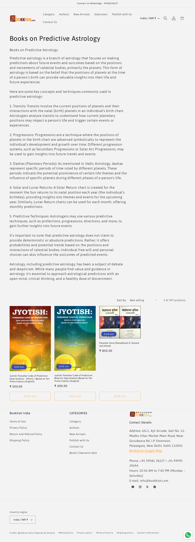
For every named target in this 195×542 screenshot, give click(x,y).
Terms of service (104, 533)
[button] (165, 18)
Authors (74, 427)
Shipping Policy (19, 440)
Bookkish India (26, 533)
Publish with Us (79, 440)
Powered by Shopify (44, 533)
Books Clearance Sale (83, 453)
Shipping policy (125, 533)
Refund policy (66, 533)
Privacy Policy (18, 427)
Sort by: (121, 300)
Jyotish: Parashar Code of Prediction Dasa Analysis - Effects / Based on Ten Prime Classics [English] (30, 379)
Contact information (148, 533)
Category (75, 421)
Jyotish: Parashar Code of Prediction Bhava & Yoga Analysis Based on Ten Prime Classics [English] (73, 378)
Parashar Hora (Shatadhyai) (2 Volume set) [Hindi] (119, 344)
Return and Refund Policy (26, 434)
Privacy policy (84, 533)
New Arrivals (77, 434)
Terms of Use (18, 421)
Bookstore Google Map (145, 450)
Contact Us (76, 446)
